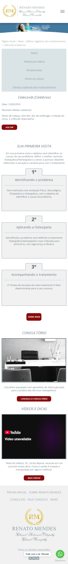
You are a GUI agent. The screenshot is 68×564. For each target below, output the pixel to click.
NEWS (54, 499)
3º (34, 266)
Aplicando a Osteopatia (33, 227)
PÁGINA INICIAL (17, 492)
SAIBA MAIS (34, 316)
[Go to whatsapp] (60, 554)
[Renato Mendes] (24, 17)
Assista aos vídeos (34, 61)
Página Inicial (8, 41)
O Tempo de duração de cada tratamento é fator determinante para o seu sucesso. (34, 286)
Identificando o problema (34, 180)
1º (34, 172)
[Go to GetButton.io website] (60, 560)
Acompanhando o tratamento (34, 274)
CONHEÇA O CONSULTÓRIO (34, 398)
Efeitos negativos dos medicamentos (45, 41)
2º (34, 219)
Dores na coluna (34, 79)
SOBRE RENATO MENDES (45, 492)
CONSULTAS (17, 499)
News (21, 41)
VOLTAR (9, 127)
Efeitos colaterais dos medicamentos (34, 87)
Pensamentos (34, 70)
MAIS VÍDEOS (34, 478)
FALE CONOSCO (38, 499)
